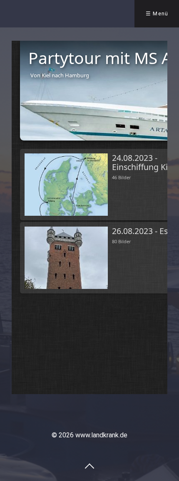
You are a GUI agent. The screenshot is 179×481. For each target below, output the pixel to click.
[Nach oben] (89, 465)
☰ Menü (157, 13)
